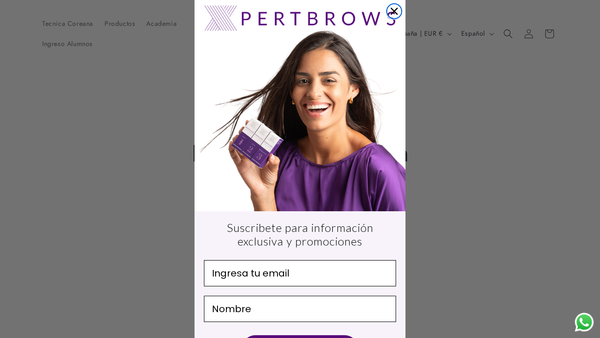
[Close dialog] (394, 11)
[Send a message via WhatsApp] (584, 322)
